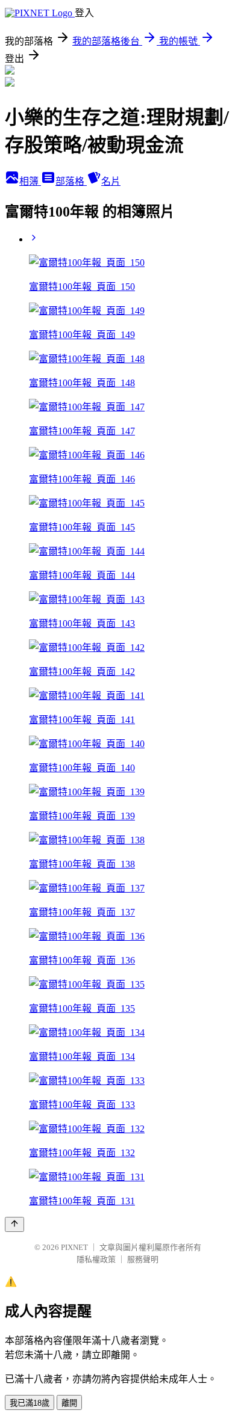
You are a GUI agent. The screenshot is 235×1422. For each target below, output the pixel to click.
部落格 (71, 181)
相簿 (30, 181)
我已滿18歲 (29, 1403)
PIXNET (74, 1247)
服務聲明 (142, 1259)
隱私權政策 (96, 1259)
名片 (111, 181)
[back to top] (14, 1224)
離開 (69, 1403)
